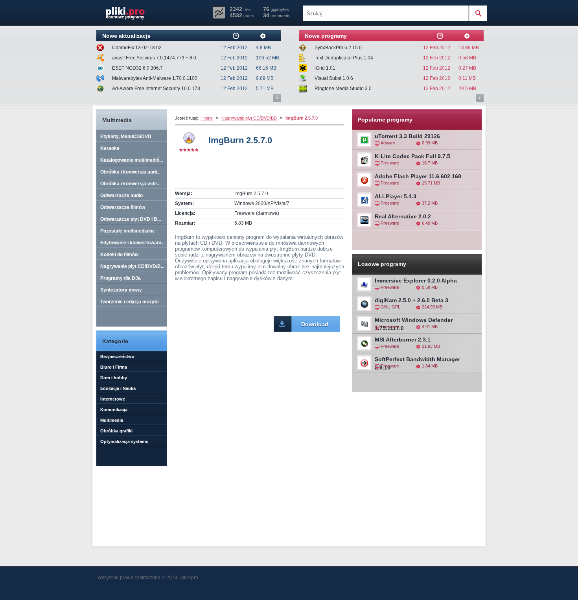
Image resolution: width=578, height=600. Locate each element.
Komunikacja (113, 409)
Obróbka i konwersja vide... (130, 183)
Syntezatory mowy (121, 290)
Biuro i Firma (113, 367)
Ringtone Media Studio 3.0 (343, 88)
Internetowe (112, 399)
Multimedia (111, 420)
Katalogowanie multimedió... (131, 160)
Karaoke (110, 148)
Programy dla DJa (120, 278)
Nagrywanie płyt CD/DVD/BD (249, 118)
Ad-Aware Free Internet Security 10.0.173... (158, 88)
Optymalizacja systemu (124, 441)
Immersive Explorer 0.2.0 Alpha (416, 280)
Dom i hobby (113, 377)
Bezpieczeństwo (117, 356)
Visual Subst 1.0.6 (334, 78)
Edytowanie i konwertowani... (132, 243)
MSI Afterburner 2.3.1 (403, 339)
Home (207, 118)
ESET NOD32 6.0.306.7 (137, 68)
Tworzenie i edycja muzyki (129, 302)
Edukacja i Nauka (118, 388)
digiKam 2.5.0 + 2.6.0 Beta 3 (411, 300)
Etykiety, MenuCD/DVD (125, 136)
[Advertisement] (267, 174)
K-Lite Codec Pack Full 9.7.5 (412, 156)
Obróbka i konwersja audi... (130, 172)
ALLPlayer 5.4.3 (395, 196)
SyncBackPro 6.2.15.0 (338, 47)
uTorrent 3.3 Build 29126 (407, 136)
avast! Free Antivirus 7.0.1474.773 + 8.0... (156, 58)
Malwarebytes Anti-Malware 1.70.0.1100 (154, 78)
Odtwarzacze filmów (122, 207)
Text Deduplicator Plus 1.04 (344, 58)
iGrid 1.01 (325, 68)
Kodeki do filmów (119, 254)
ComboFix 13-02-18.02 (137, 47)
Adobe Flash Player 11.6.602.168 (418, 176)
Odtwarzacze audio (121, 195)
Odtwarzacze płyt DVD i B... (130, 219)
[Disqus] (259, 438)
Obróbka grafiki (116, 430)
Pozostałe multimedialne (127, 231)
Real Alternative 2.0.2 (403, 216)
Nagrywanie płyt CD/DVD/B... (132, 266)
